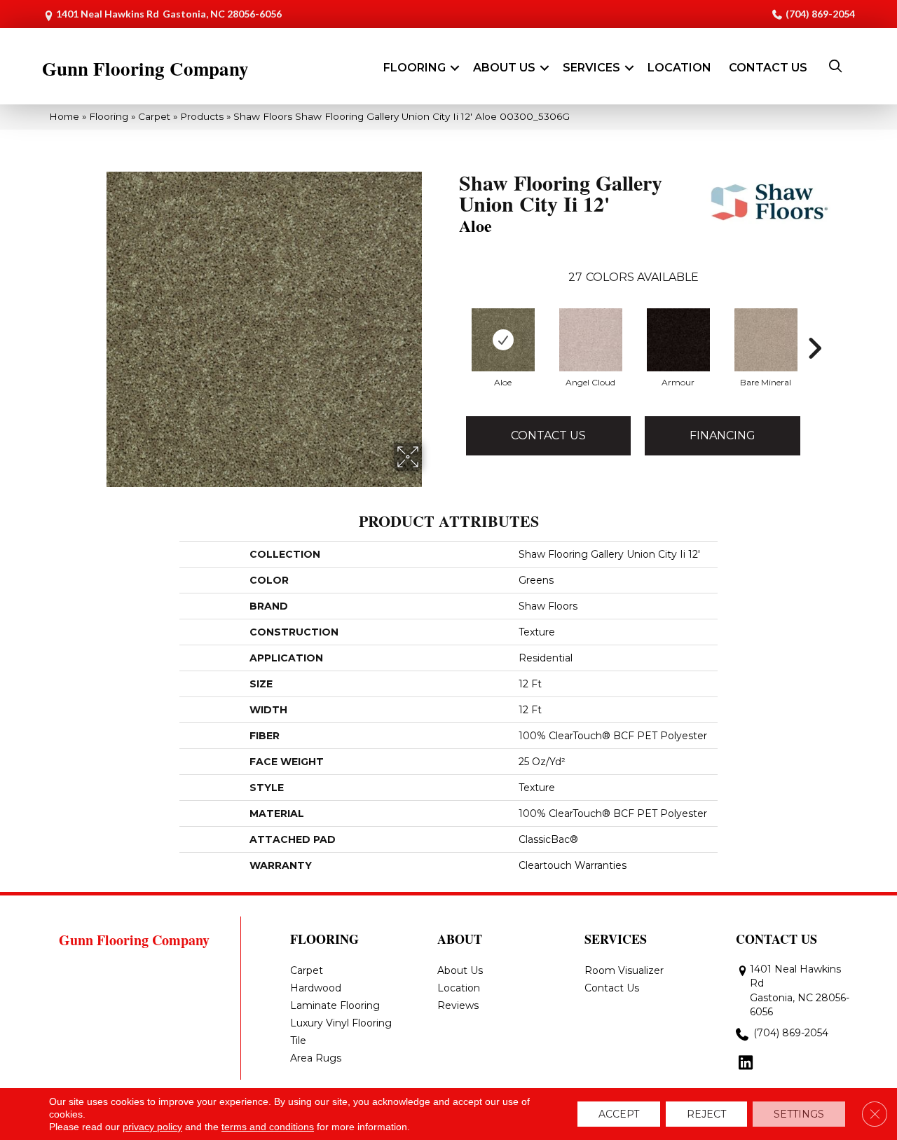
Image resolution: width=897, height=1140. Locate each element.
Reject (706, 1114)
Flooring (414, 67)
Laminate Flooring (335, 1005)
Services (591, 67)
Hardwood (315, 988)
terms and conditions (267, 1126)
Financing (722, 435)
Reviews (458, 1005)
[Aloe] (503, 340)
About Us (504, 67)
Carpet (154, 116)
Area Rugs (315, 1058)
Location (679, 67)
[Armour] (678, 340)
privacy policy (152, 1126)
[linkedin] (746, 1064)
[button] (455, 68)
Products (202, 116)
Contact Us (768, 67)
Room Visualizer (624, 970)
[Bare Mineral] (766, 340)
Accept (618, 1114)
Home (64, 116)
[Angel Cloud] (591, 340)
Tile (298, 1040)
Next (814, 327)
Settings (799, 1114)
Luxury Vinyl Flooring (341, 1023)
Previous (452, 327)
